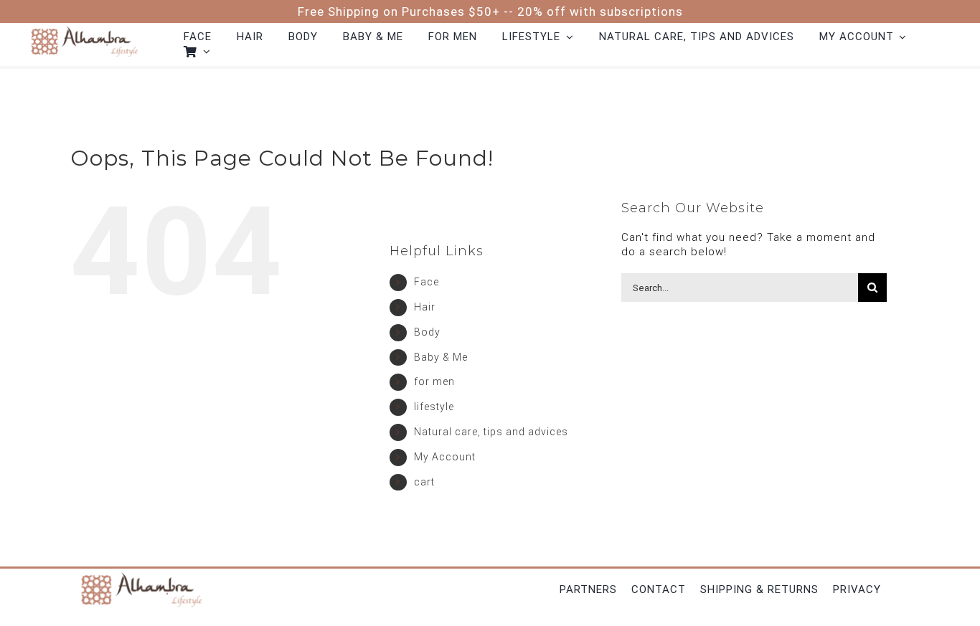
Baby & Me (441, 357)
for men (434, 381)
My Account (445, 457)
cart (424, 482)
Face (426, 282)
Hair (424, 307)
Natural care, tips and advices (491, 431)
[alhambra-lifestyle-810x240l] (84, 28)
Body (427, 332)
